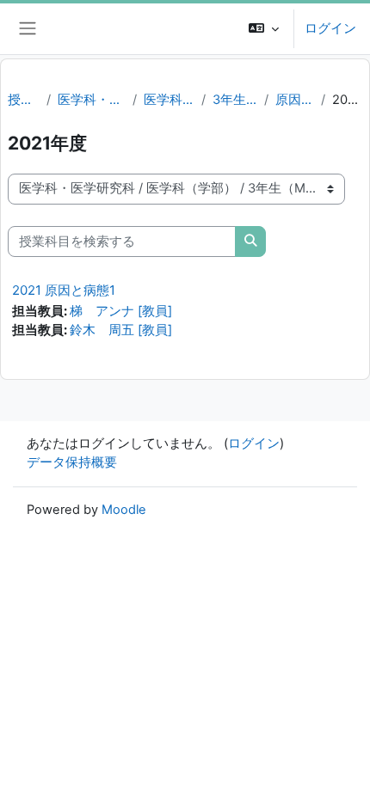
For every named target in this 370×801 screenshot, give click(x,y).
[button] (263, 28)
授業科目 (24, 99)
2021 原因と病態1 (63, 290)
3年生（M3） (234, 99)
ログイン (330, 28)
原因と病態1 (295, 99)
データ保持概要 (72, 462)
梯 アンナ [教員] (121, 311)
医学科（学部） (169, 99)
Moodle (124, 509)
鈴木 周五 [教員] (121, 330)
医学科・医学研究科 (91, 99)
